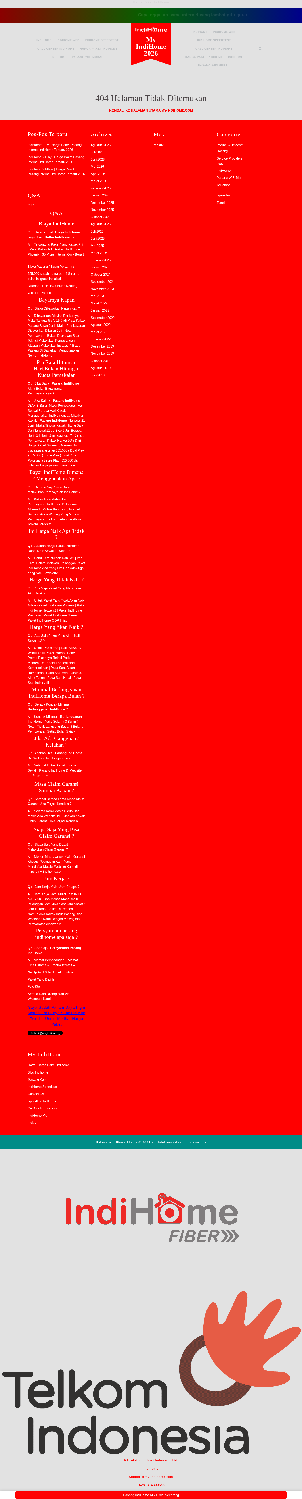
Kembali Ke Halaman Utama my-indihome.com (151, 110)
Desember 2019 (102, 346)
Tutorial (222, 202)
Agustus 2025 (101, 224)
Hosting (222, 151)
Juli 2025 (97, 231)
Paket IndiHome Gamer (61, 615)
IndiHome (44, 40)
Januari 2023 (100, 310)
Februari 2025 (101, 260)
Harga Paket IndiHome (99, 48)
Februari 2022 (101, 339)
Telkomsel (224, 185)
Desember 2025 (102, 202)
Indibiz (32, 1122)
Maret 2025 (99, 253)
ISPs (220, 164)
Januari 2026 (100, 195)
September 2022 (103, 317)
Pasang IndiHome (51, 770)
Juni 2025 (98, 238)
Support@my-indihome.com (151, 1476)
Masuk (159, 145)
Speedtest (224, 195)
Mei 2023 (97, 296)
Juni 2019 (98, 375)
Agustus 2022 (101, 325)
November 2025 (102, 210)
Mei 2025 (97, 246)
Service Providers (230, 158)
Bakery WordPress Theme (116, 1142)
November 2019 (102, 353)
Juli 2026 (97, 152)
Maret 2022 (99, 332)
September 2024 (103, 281)
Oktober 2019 (100, 361)
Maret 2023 (99, 303)
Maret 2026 (99, 181)
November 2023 (102, 289)
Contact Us (36, 1094)
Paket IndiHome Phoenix (56, 605)
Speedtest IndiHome (42, 1101)
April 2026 (98, 174)
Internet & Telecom (230, 145)
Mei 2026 (97, 166)
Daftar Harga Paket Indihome (49, 1065)
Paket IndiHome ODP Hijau (47, 620)
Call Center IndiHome (56, 48)
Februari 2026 (101, 188)
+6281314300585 (151, 1485)
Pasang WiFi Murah (88, 57)
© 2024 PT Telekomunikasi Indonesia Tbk (172, 1142)
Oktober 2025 (100, 217)
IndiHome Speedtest (102, 40)
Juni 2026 (98, 159)
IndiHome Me (37, 1115)
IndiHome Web (68, 40)
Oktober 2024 (100, 274)
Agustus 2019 (101, 368)
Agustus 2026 (101, 145)
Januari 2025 (100, 267)
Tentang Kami (37, 1079)
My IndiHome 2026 (151, 46)
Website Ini (41, 758)
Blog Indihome (38, 1072)
